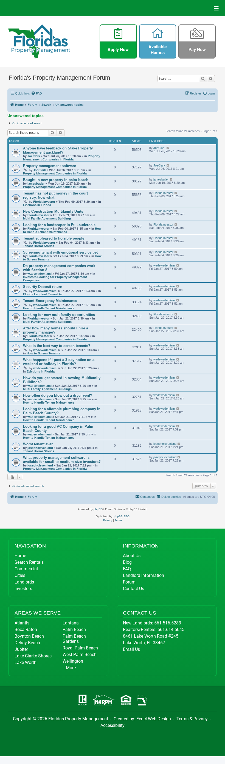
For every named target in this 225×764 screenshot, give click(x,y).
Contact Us (133, 588)
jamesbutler (35, 183)
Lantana (71, 623)
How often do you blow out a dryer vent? (57, 395)
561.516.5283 (167, 623)
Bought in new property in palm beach (55, 180)
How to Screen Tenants (43, 353)
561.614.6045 (171, 629)
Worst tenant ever (38, 444)
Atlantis (22, 623)
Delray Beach (27, 642)
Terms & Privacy (192, 718)
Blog (127, 562)
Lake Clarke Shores (33, 656)
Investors (23, 588)
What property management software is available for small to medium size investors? (62, 459)
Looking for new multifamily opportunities (59, 315)
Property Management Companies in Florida (61, 157)
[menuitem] (36, 93)
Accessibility (112, 725)
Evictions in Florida (37, 205)
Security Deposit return (42, 287)
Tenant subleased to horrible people (53, 238)
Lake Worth (25, 662)
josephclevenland (40, 447)
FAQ (127, 568)
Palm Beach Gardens (74, 639)
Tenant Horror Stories (38, 246)
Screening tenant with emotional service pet (60, 252)
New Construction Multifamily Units (53, 211)
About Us (131, 555)
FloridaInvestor (44, 201)
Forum (129, 582)
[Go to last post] (168, 147)
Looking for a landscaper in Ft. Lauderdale (59, 225)
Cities (20, 575)
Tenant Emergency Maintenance (50, 301)
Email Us (131, 649)
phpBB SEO (122, 516)
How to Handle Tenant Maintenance (62, 230)
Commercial (26, 568)
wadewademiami (39, 273)
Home (20, 555)
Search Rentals (29, 562)
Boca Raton (26, 629)
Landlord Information (143, 575)
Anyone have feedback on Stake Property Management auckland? (58, 150)
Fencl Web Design (153, 718)
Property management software (49, 166)
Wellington (73, 661)
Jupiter (21, 649)
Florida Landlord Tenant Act (43, 294)
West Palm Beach (80, 654)
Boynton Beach (29, 636)
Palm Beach (74, 629)
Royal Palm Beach (80, 648)
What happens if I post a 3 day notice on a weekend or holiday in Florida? (58, 362)
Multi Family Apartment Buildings (47, 218)
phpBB (98, 509)
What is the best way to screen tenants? (56, 346)
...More (69, 667)
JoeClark (33, 156)
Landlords (24, 582)
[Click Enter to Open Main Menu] (216, 8)
